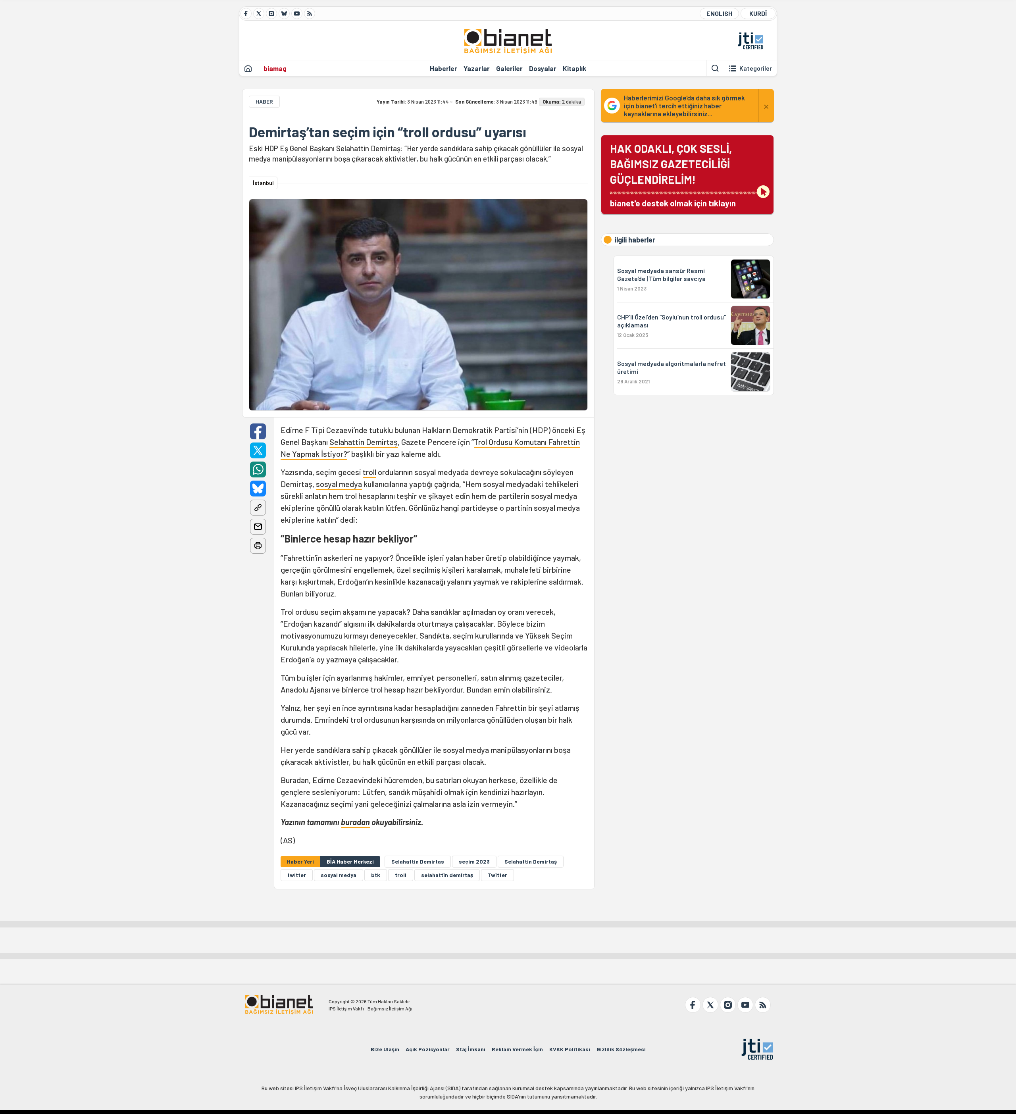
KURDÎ (758, 13)
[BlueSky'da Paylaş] (258, 488)
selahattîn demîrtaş (447, 875)
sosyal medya (339, 484)
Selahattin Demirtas (417, 861)
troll (369, 472)
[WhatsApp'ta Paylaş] (258, 469)
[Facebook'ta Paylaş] (258, 431)
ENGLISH (719, 13)
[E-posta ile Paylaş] (258, 527)
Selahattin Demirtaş (363, 441)
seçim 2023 (474, 861)
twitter (296, 875)
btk (375, 875)
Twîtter (497, 875)
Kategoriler (755, 68)
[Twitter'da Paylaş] (258, 450)
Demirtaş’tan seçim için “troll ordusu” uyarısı (387, 131)
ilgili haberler (635, 239)
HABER (264, 101)
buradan (355, 822)
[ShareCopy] (258, 508)
